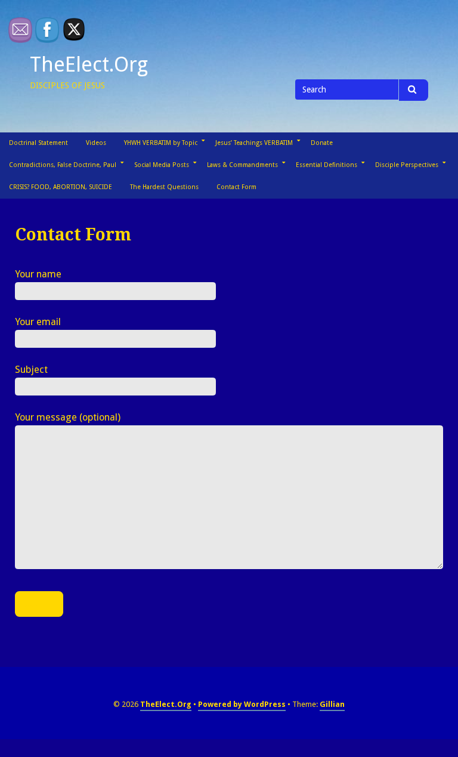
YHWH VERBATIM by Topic (160, 143)
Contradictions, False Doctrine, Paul (62, 165)
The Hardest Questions (164, 187)
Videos (96, 143)
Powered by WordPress (242, 704)
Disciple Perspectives (406, 165)
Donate (322, 143)
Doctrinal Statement (38, 143)
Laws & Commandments (242, 165)
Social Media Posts (161, 165)
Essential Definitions (326, 165)
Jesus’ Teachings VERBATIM (254, 143)
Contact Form (236, 187)
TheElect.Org (89, 64)
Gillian (332, 704)
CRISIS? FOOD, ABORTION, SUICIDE (60, 187)
